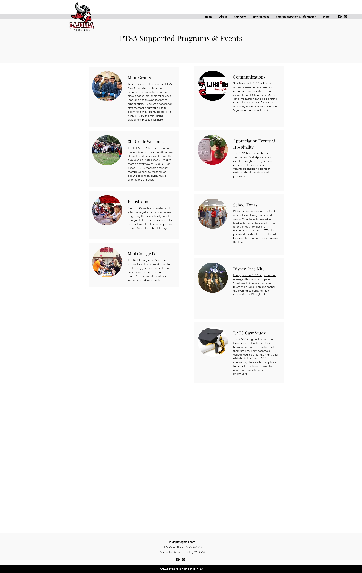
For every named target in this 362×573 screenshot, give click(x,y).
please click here (152, 119)
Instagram (248, 102)
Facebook (267, 102)
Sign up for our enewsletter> (251, 110)
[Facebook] (340, 16)
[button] (223, 16)
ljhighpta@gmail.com (181, 542)
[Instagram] (345, 16)
